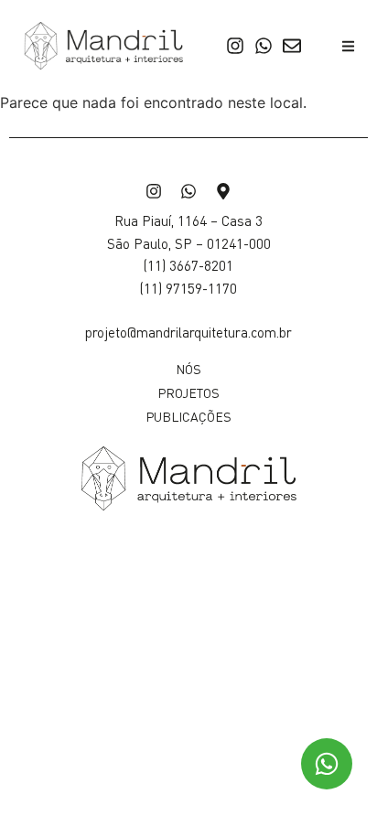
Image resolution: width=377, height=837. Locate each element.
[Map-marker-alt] (223, 191)
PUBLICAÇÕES (188, 416)
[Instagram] (235, 46)
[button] (349, 46)
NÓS (188, 368)
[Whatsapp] (263, 46)
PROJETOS (188, 392)
